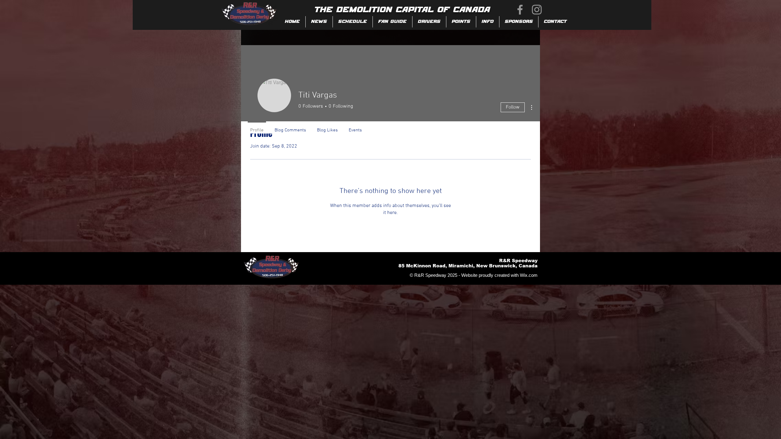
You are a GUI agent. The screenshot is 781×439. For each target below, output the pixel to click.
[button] (392, 21)
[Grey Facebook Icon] (520, 9)
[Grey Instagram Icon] (536, 9)
